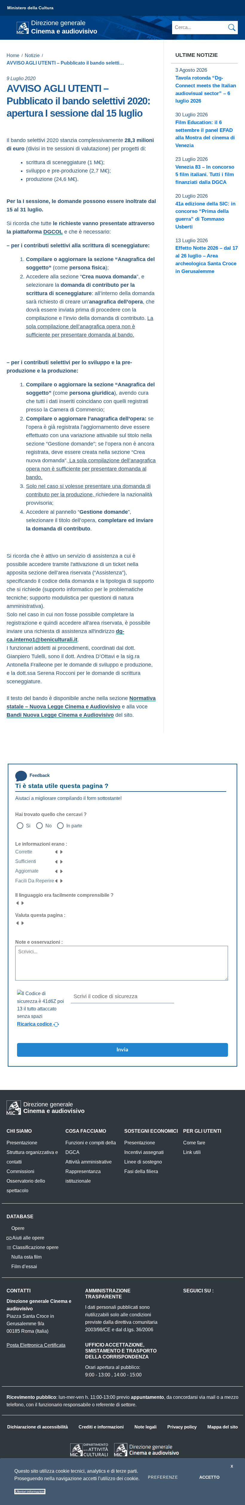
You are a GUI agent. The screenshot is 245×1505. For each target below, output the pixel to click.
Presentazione (22, 1142)
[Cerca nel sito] (232, 27)
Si (28, 825)
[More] (45, 124)
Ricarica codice (35, 1024)
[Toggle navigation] (10, 27)
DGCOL (53, 232)
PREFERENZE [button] (163, 1477)
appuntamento (147, 1397)
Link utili (192, 1152)
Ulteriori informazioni (30, 1491)
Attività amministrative (88, 1161)
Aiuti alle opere (27, 1237)
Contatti (18, 1290)
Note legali (145, 1426)
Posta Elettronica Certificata (36, 1345)
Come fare (194, 1142)
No (48, 825)
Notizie (32, 55)
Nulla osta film (26, 1256)
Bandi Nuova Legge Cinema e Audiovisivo (60, 715)
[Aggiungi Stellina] (61, 851)
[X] (21, 124)
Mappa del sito (222, 1426)
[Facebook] (9, 124)
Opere (17, 1228)
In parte (74, 825)
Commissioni (20, 1171)
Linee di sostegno (143, 1161)
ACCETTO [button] (209, 1477)
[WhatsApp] (33, 124)
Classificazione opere (35, 1247)
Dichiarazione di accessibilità (37, 1426)
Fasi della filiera (141, 1171)
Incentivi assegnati (144, 1152)
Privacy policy (182, 1426)
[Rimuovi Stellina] (56, 851)
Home (13, 55)
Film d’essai (23, 1266)
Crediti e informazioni (101, 1426)
